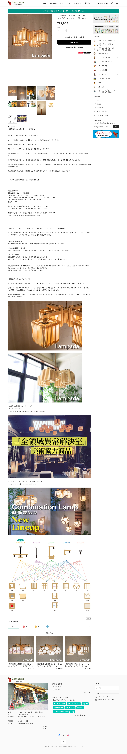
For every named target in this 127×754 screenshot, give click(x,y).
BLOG (69, 3)
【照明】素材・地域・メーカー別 (106, 45)
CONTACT (77, 3)
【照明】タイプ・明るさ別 (106, 41)
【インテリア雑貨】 (104, 57)
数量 (58, 28)
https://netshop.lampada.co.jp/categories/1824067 (25, 215)
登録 (116, 127)
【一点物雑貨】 (102, 70)
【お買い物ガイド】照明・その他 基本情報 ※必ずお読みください (63, 11)
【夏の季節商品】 (103, 53)
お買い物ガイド (89, 3)
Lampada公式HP (102, 3)
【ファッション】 (103, 74)
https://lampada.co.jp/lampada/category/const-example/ (26, 411)
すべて (13, 626)
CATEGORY (53, 3)
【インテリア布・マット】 (106, 62)
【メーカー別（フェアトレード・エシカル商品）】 (106, 91)
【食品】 (100, 83)
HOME (45, 3)
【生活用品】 (101, 87)
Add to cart (74, 42)
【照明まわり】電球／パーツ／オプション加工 (106, 49)
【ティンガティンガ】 (104, 78)
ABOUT (62, 3)
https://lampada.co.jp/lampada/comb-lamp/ (22, 484)
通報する (89, 618)
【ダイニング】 (102, 66)
